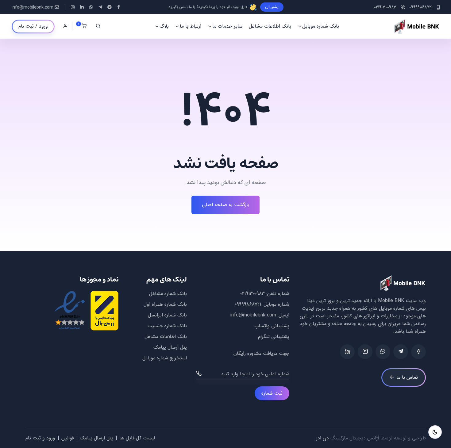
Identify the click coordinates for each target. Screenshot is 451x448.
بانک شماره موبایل (320, 26)
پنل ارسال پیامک (170, 347)
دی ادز (322, 438)
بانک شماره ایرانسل (167, 315)
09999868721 (248, 304)
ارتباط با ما (190, 26)
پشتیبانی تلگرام (273, 336)
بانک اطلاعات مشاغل (270, 26)
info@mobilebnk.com (32, 7)
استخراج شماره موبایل (164, 358)
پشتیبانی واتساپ (271, 326)
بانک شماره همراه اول (165, 304)
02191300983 (252, 293)
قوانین (67, 438)
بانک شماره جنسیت (167, 326)
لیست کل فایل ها (137, 438)
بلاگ (164, 26)
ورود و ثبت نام (40, 438)
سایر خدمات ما (227, 26)
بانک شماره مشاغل (168, 293)
